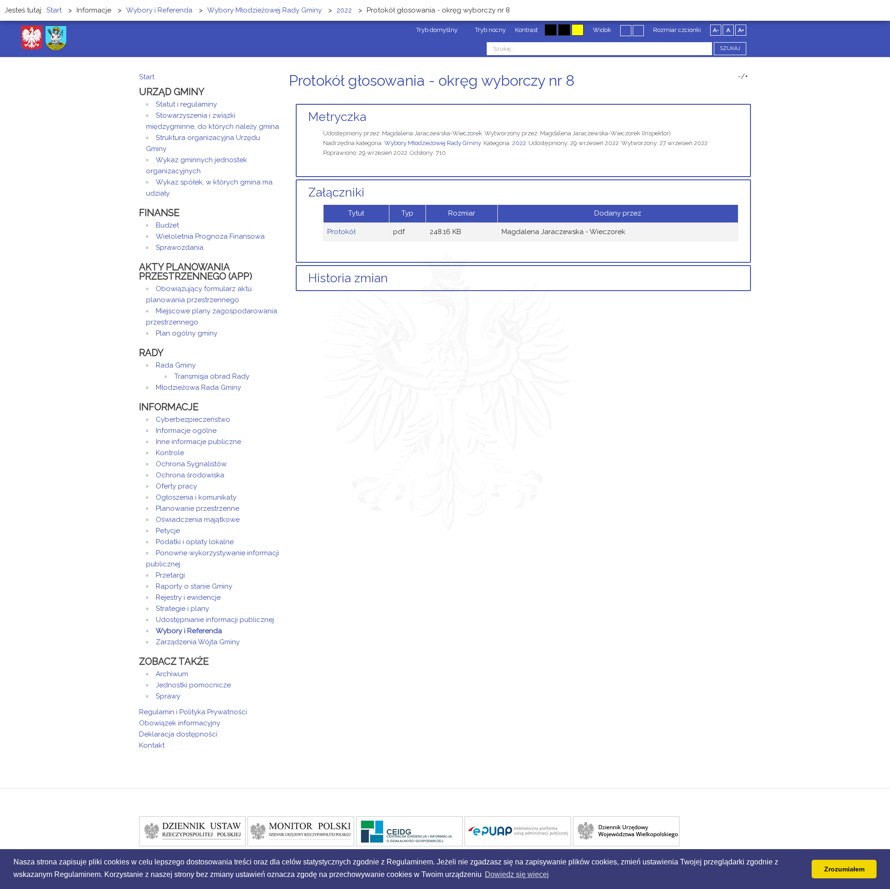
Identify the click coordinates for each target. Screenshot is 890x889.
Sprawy (168, 696)
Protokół (341, 232)
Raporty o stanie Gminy (194, 586)
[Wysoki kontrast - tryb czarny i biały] (551, 30)
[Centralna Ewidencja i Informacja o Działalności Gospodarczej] (409, 830)
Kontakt (152, 745)
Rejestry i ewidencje (188, 597)
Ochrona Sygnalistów (191, 464)
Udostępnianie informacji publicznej (215, 620)
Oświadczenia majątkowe (198, 519)
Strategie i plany (182, 608)
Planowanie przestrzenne (197, 508)
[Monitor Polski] (301, 830)
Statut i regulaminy (186, 104)
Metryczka (337, 117)
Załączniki (336, 192)
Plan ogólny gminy (186, 333)
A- (716, 30)
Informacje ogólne (186, 430)
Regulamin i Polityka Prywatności (193, 712)
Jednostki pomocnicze (193, 685)
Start (146, 77)
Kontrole (170, 453)
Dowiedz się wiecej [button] (517, 874)
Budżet (167, 225)
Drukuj (737, 98)
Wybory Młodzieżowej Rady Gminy (432, 143)
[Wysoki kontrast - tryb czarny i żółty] (564, 30)
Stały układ (625, 30)
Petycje (168, 531)
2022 (519, 143)
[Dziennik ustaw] (192, 830)
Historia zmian (348, 278)
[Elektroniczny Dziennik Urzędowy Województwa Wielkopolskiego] (626, 830)
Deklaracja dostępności (178, 734)
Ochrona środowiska (190, 475)
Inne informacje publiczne (198, 442)
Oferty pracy (176, 486)
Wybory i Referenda (189, 631)
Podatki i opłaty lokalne (195, 542)
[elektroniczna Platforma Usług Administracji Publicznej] (517, 830)
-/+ (743, 76)
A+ (741, 30)
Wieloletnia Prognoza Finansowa (210, 236)
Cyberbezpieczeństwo (193, 419)
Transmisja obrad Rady (211, 376)
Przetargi (170, 575)
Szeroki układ (638, 30)
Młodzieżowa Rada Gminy (198, 387)
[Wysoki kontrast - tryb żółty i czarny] (578, 30)
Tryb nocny (490, 29)
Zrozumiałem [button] (844, 869)
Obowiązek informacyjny (179, 723)
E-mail (748, 98)
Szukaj (730, 48)
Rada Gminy (176, 365)
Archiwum (172, 674)
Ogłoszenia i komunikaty (196, 497)
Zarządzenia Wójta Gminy (198, 642)
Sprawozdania (179, 247)
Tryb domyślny (436, 29)
